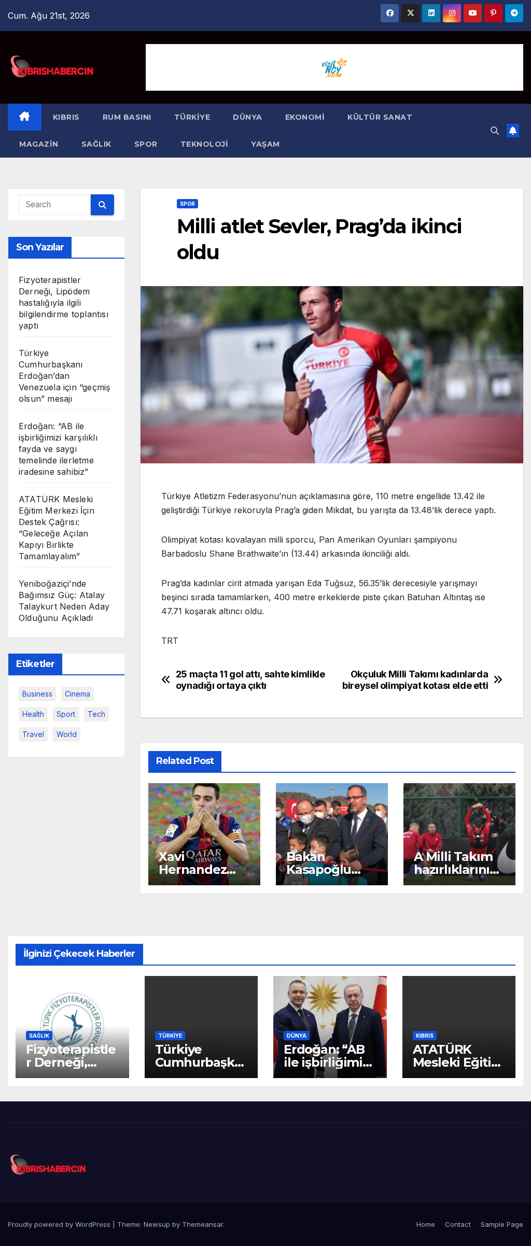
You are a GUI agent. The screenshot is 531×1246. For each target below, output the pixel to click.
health (33, 714)
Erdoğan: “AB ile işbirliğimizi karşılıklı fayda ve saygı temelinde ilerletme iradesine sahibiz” (58, 449)
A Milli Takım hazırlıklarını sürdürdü (453, 869)
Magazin (39, 144)
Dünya (247, 117)
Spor (146, 144)
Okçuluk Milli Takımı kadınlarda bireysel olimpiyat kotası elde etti (415, 680)
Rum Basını (127, 117)
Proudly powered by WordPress (60, 1224)
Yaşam (265, 144)
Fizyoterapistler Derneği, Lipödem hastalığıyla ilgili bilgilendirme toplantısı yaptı (63, 303)
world (67, 734)
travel (33, 734)
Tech (96, 714)
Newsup (157, 1224)
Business (37, 693)
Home (425, 1224)
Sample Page (502, 1224)
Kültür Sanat (379, 117)
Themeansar (202, 1224)
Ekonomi (305, 117)
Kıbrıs (66, 117)
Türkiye (192, 117)
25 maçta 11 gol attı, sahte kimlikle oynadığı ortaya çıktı (250, 680)
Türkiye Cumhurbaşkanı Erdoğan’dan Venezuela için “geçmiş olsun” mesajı (64, 376)
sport (66, 714)
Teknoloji (204, 144)
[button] (495, 130)
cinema (77, 693)
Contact (458, 1224)
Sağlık (96, 144)
